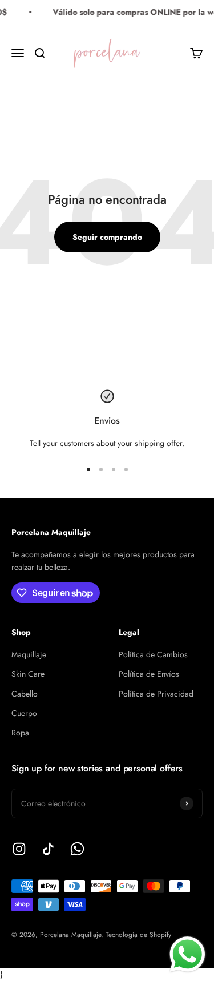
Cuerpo (24, 713)
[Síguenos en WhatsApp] (77, 849)
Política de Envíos (149, 674)
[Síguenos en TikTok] (48, 849)
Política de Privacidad (156, 693)
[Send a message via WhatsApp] (187, 954)
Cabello (24, 693)
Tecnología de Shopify (138, 935)
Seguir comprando (107, 237)
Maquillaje (28, 654)
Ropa (20, 732)
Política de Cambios (153, 654)
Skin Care (28, 674)
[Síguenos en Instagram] (19, 849)
